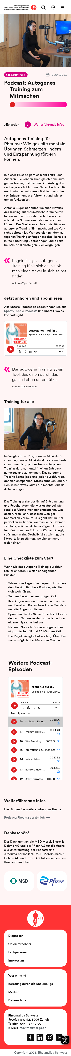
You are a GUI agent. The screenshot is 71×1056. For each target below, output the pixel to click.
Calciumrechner (19, 944)
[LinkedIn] (40, 1037)
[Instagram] (49, 1037)
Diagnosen (15, 935)
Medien (13, 992)
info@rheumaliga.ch (32, 1028)
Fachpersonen (18, 952)
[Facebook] (30, 1037)
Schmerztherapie (16, 74)
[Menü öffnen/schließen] (63, 7)
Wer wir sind (17, 975)
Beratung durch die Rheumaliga (30, 984)
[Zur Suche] (43, 7)
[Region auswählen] (53, 7)
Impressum (16, 960)
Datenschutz (17, 1000)
